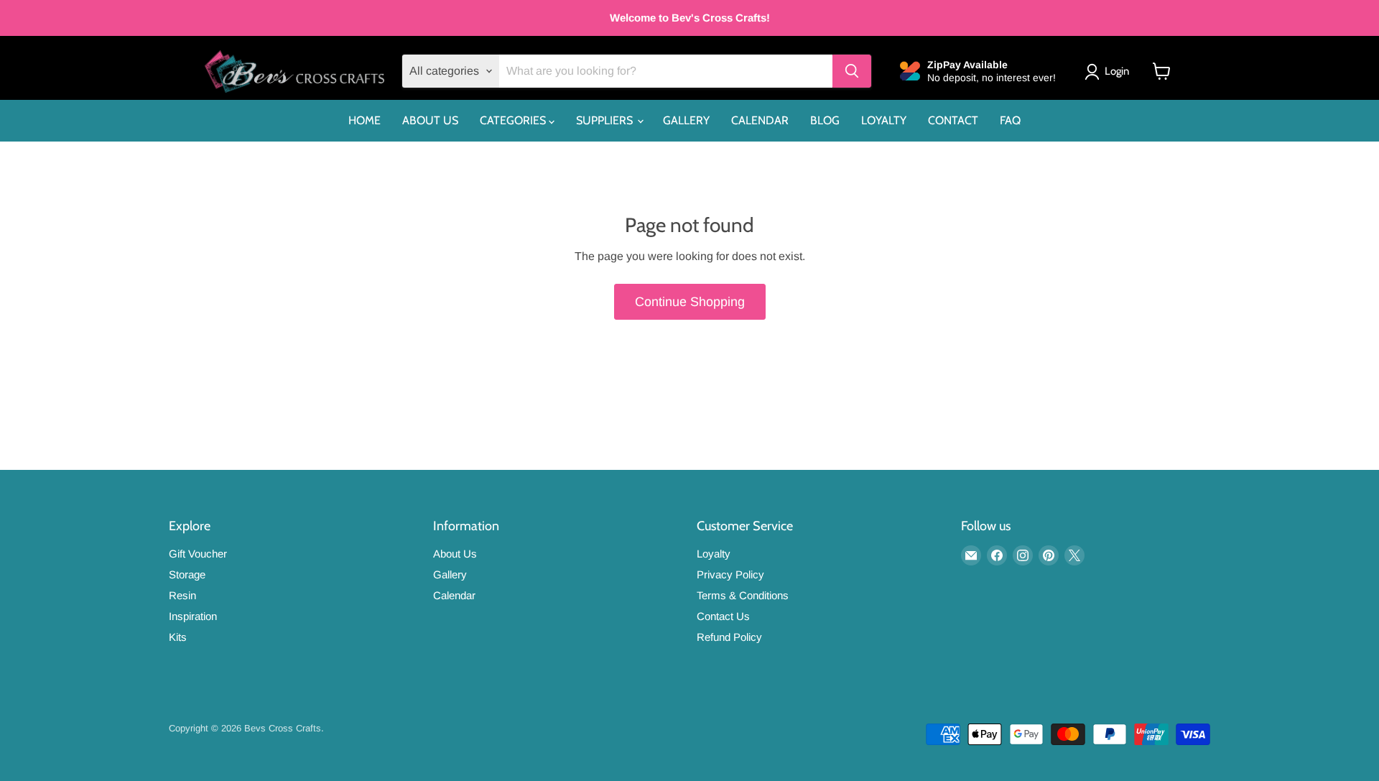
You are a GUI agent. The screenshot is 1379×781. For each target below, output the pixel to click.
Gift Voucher (198, 553)
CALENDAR (760, 120)
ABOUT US (430, 120)
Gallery (450, 574)
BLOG (825, 120)
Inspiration (193, 616)
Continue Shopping (690, 302)
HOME (364, 120)
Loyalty (713, 553)
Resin (182, 595)
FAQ (1010, 120)
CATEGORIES (514, 120)
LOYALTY (883, 120)
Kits (178, 637)
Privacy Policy (730, 574)
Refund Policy (729, 637)
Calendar (454, 595)
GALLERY (686, 120)
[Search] (851, 71)
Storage (187, 574)
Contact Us (723, 616)
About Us (455, 553)
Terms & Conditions (743, 595)
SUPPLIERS (606, 120)
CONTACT (953, 120)
